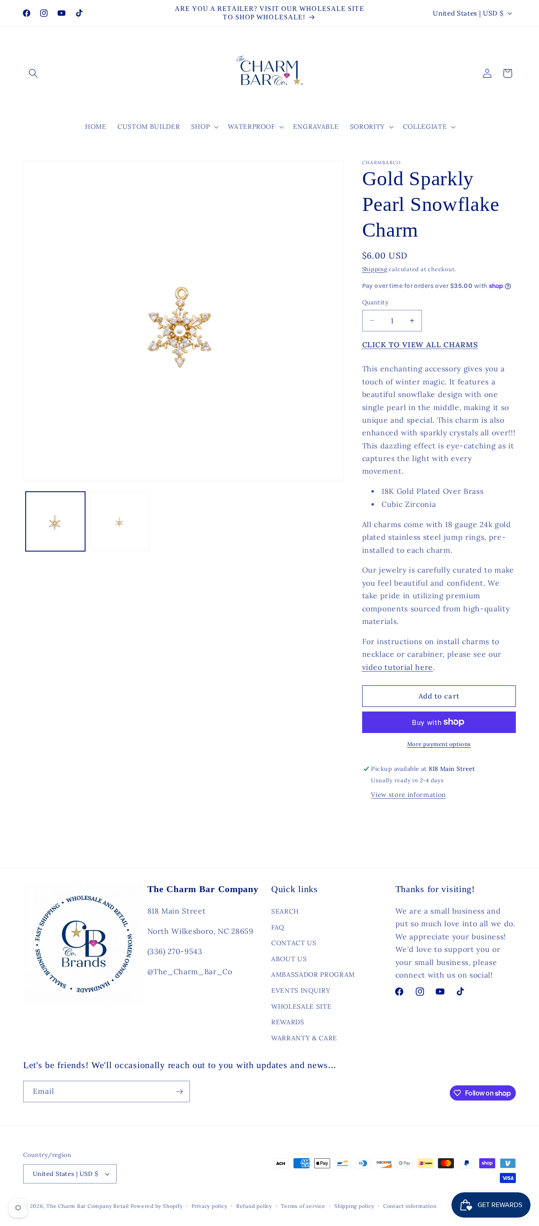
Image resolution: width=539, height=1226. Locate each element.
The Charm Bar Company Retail (87, 1206)
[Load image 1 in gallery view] (55, 521)
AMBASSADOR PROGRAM (313, 974)
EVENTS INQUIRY (300, 990)
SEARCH (285, 911)
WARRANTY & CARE (304, 1038)
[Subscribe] (179, 1092)
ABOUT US (289, 958)
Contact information (410, 1206)
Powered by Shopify (157, 1206)
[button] (33, 73)
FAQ (277, 927)
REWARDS (287, 1022)
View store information (408, 795)
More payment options (439, 744)
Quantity (375, 302)
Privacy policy (209, 1206)
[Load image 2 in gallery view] (119, 521)
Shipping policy (354, 1206)
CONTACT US (294, 943)
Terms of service (303, 1206)
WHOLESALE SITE (301, 1006)
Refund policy (254, 1206)
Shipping (374, 269)
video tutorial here (397, 667)
